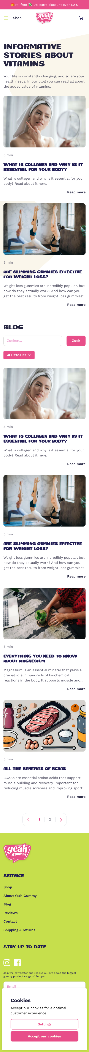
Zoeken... (14, 341)
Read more (76, 192)
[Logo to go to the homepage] (44, 18)
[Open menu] (6, 18)
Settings (44, 1024)
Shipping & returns (19, 930)
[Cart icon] (81, 18)
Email (11, 986)
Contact (10, 921)
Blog (7, 904)
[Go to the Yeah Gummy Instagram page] (6, 962)
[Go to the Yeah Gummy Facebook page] (17, 962)
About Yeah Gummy (20, 896)
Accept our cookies (44, 1036)
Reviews (10, 913)
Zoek (76, 341)
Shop (17, 18)
